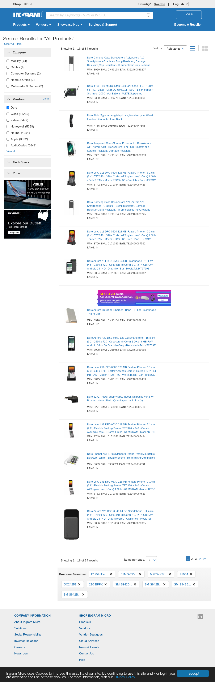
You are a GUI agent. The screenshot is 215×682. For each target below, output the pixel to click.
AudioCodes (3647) (24, 145)
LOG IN (189, 14)
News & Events (89, 647)
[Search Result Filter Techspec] (8, 161)
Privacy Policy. (125, 677)
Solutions (20, 628)
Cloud (28, 4)
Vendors (42, 24)
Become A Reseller (188, 24)
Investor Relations (26, 640)
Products (20, 24)
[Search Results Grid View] (205, 49)
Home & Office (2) (23, 79)
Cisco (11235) (20, 113)
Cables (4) (18, 67)
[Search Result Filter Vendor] (8, 98)
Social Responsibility (27, 634)
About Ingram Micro (27, 622)
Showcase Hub (68, 24)
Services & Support (103, 24)
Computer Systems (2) (26, 73)
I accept (193, 673)
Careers (19, 647)
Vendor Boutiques (91, 634)
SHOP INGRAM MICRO (95, 615)
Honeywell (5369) (22, 126)
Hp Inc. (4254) (20, 132)
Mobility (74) (19, 60)
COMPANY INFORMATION (32, 615)
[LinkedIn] (200, 617)
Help (82, 659)
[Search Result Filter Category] (8, 51)
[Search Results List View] (193, 49)
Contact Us (86, 653)
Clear (46, 98)
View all (11, 151)
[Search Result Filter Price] (8, 173)
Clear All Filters (12, 43)
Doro (14, 107)
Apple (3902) (19, 139)
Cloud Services (89, 640)
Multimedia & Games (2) (27, 86)
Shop (17, 4)
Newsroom (21, 653)
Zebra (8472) (19, 120)
